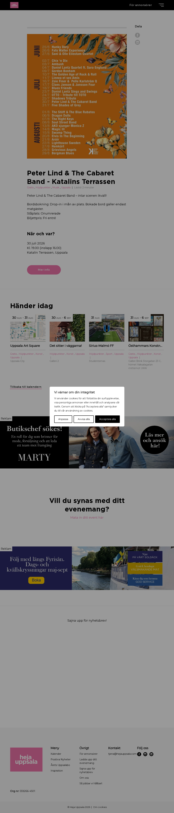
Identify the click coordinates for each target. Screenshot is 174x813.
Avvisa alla (84, 419)
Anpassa (63, 419)
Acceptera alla (107, 419)
